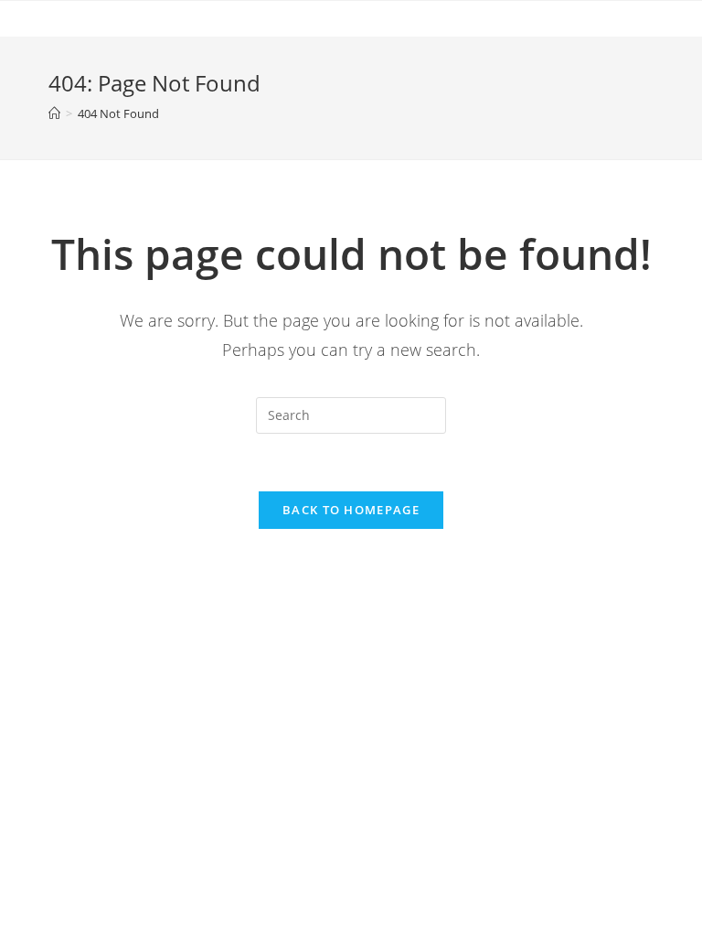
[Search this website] (351, 415)
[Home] (54, 113)
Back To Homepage (351, 509)
